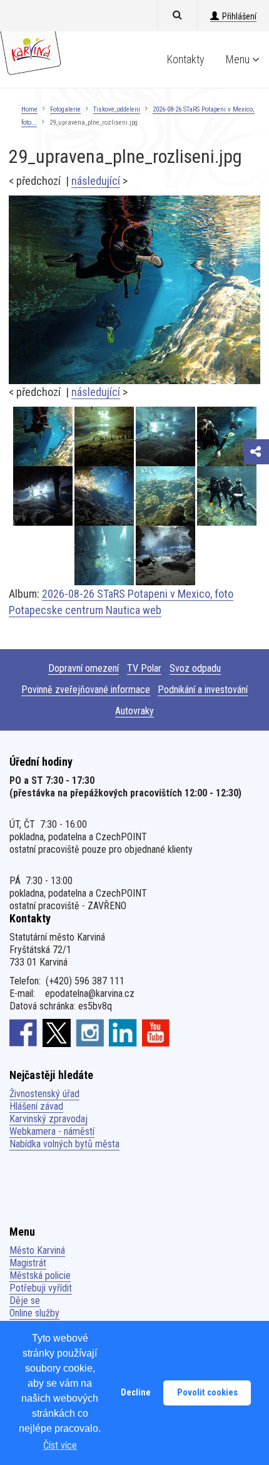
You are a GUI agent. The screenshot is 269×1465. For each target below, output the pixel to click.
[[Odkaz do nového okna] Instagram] (90, 1032)
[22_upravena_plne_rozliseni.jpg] (105, 555)
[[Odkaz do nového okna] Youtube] (156, 1032)
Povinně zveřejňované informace (85, 690)
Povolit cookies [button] (207, 1392)
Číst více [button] (60, 1445)
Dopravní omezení (83, 668)
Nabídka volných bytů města (64, 1144)
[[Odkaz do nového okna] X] (57, 1032)
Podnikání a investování (203, 690)
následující (95, 180)
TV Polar (144, 668)
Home (29, 109)
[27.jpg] (166, 435)
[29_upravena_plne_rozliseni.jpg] (134, 289)
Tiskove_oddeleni (116, 109)
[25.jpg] (105, 495)
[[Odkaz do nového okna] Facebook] (23, 1032)
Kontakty (186, 59)
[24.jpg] (166, 495)
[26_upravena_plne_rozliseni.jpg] (226, 435)
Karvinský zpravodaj (48, 1119)
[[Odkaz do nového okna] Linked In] (123, 1032)
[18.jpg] (165, 555)
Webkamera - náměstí (51, 1131)
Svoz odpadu (195, 668)
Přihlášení (239, 16)
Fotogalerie (65, 109)
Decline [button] (136, 1392)
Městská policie (40, 1275)
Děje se (24, 1300)
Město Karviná (37, 1250)
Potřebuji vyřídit (40, 1288)
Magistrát (27, 1263)
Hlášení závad (36, 1106)
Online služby (34, 1313)
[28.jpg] (43, 495)
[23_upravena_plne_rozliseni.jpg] (226, 495)
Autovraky (134, 711)
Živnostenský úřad (44, 1094)
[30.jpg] (105, 435)
